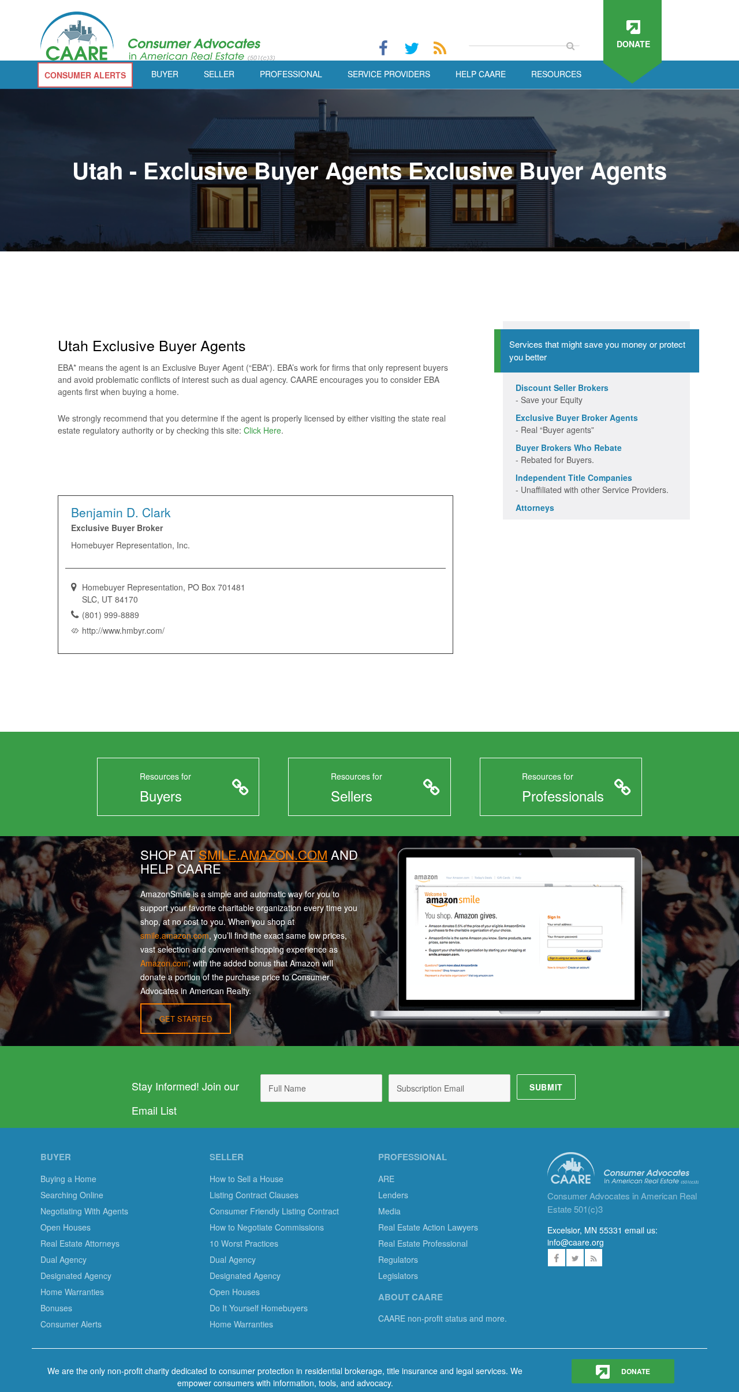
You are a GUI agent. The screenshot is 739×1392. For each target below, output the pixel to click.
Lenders (393, 1195)
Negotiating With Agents (84, 1211)
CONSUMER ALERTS (85, 75)
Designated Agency (75, 1275)
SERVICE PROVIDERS (389, 74)
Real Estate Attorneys (80, 1243)
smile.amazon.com (174, 935)
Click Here (262, 430)
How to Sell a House (246, 1178)
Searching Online (71, 1195)
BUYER (164, 74)
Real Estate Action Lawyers (428, 1227)
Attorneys (535, 507)
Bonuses (56, 1308)
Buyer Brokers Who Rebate (569, 447)
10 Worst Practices (244, 1243)
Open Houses (65, 1227)
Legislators (398, 1275)
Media (389, 1211)
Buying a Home (68, 1178)
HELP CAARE (481, 74)
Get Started (185, 1018)
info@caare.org (575, 1242)
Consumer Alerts (71, 1324)
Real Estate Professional (423, 1243)
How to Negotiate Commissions (267, 1227)
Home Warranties (72, 1291)
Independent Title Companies (574, 477)
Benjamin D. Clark (121, 512)
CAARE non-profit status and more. (443, 1318)
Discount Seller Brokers (562, 387)
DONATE (634, 1371)
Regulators (398, 1259)
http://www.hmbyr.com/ (123, 629)
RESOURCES (556, 74)
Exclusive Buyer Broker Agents (577, 417)
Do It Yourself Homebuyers (259, 1308)
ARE (386, 1178)
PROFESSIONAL (291, 74)
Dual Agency (63, 1259)
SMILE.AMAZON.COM (263, 854)
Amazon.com (164, 963)
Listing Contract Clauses (254, 1195)
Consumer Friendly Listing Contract (274, 1211)
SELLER (219, 74)
